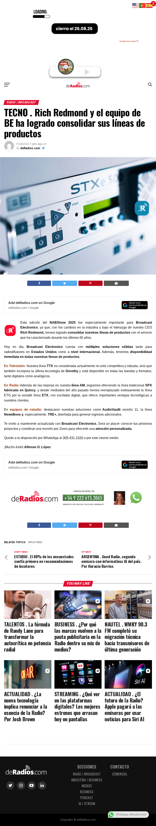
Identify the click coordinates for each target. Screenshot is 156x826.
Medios (87, 785)
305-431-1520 (73, 438)
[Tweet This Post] (64, 283)
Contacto (119, 766)
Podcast (86, 797)
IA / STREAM (87, 803)
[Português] (142, 5)
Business (86, 791)
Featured (36, 542)
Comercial (119, 773)
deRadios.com (30, 148)
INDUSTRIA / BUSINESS (86, 779)
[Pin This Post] (90, 283)
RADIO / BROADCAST (87, 773)
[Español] (149, 5)
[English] (135, 5)
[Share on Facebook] (39, 283)
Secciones (86, 766)
